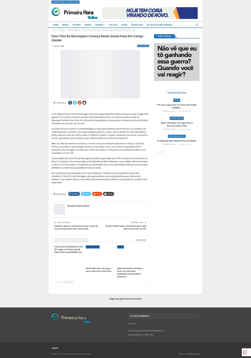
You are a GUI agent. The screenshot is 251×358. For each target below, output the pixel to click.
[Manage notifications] (245, 352)
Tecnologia (137, 25)
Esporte (77, 25)
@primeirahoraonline (130, 298)
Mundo (88, 25)
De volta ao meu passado (159, 25)
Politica (113, 25)
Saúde (124, 25)
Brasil (65, 25)
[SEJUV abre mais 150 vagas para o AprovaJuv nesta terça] (100, 255)
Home (56, 25)
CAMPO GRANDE (143, 46)
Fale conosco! (141, 316)
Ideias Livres (194, 354)
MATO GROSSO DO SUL (182, 118)
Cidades (99, 25)
